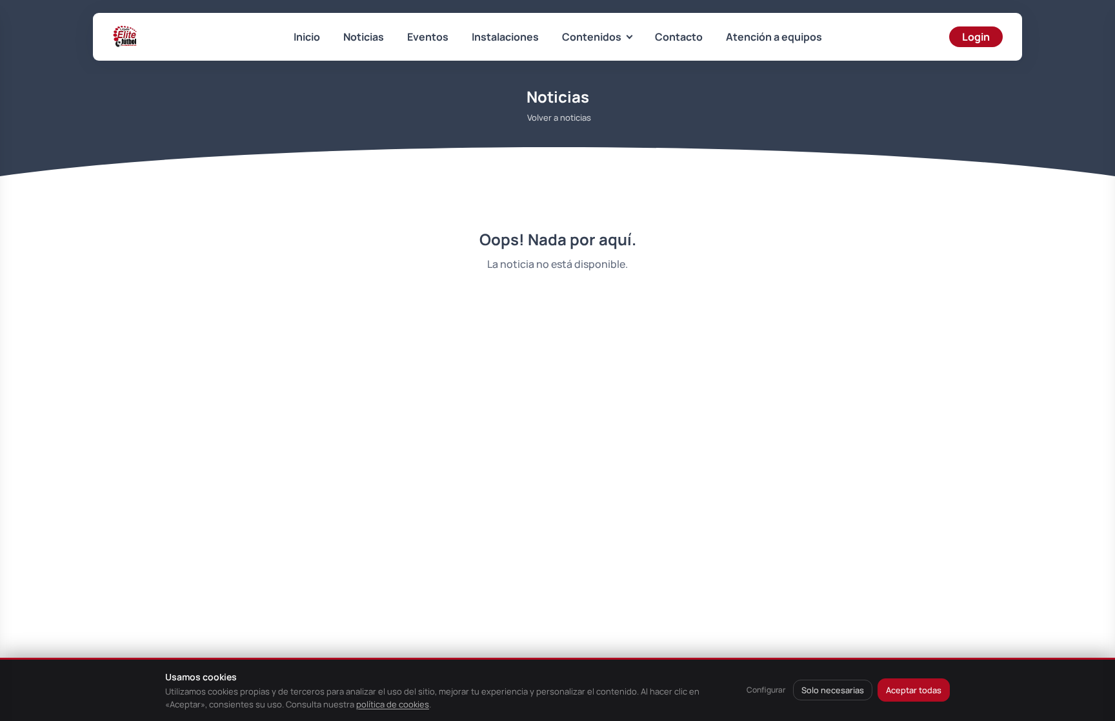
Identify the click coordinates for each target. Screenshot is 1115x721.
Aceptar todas (913, 690)
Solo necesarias (832, 690)
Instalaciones (505, 37)
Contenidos (591, 37)
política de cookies (392, 704)
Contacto (679, 37)
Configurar (766, 689)
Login (976, 37)
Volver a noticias (559, 117)
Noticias (363, 37)
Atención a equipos (774, 37)
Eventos (427, 37)
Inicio (307, 37)
